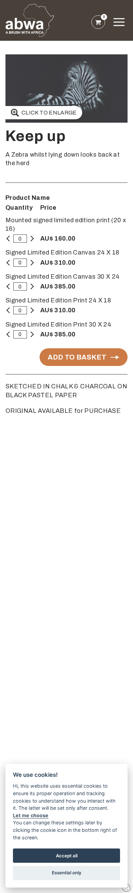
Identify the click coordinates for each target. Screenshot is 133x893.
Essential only (67, 872)
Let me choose (30, 815)
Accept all (66, 855)
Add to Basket (77, 357)
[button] (119, 22)
